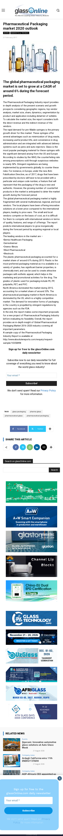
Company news (28, 755)
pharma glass (35, 412)
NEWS (6, 33)
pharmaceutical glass (13, 416)
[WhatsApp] (30, 447)
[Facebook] (16, 447)
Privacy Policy (48, 390)
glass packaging (19, 412)
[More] (50, 429)
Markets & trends (19, 33)
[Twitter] (23, 447)
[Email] (44, 447)
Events (24, 739)
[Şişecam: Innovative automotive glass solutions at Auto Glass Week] (11, 744)
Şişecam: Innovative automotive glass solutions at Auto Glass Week (39, 745)
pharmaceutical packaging (38, 416)
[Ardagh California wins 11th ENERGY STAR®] (11, 760)
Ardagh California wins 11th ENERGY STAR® (37, 759)
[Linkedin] (37, 447)
